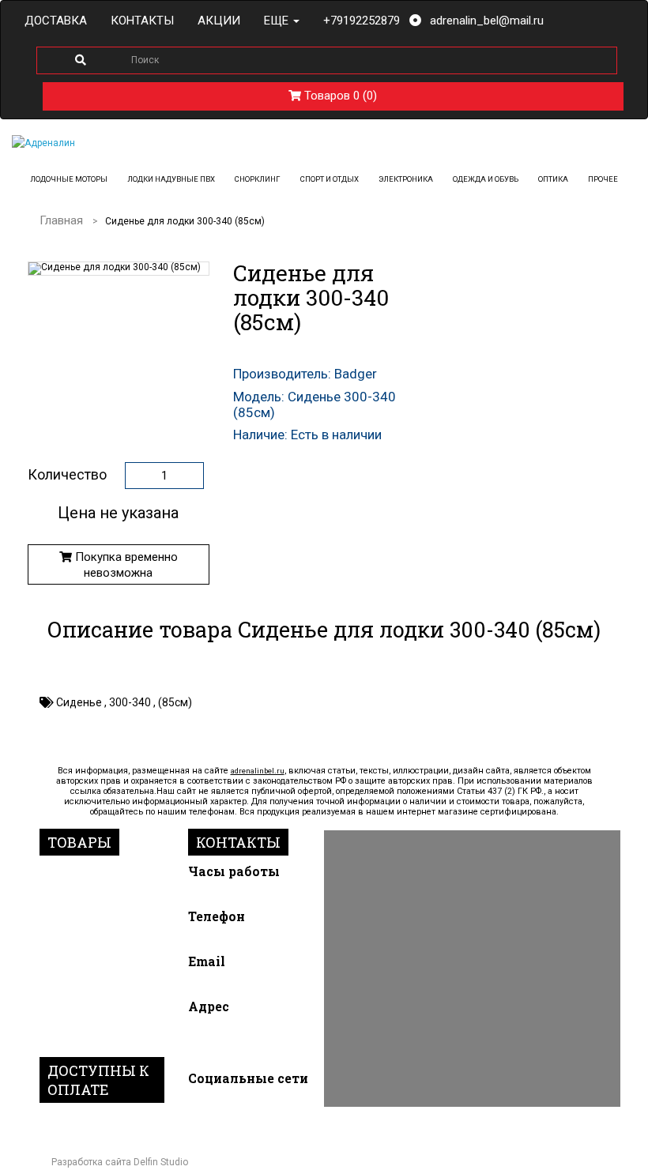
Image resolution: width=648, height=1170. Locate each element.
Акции (219, 20)
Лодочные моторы (68, 179)
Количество (67, 475)
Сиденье (80, 702)
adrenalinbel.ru (257, 770)
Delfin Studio (161, 1162)
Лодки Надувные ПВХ (171, 179)
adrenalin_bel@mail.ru (487, 20)
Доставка (55, 20)
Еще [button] (278, 20)
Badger (355, 374)
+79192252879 (361, 20)
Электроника (406, 179)
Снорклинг (258, 179)
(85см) (175, 702)
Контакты (142, 20)
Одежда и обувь (485, 179)
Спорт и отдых (329, 179)
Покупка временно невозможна (125, 565)
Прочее (603, 179)
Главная (61, 220)
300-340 (131, 702)
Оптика (553, 179)
